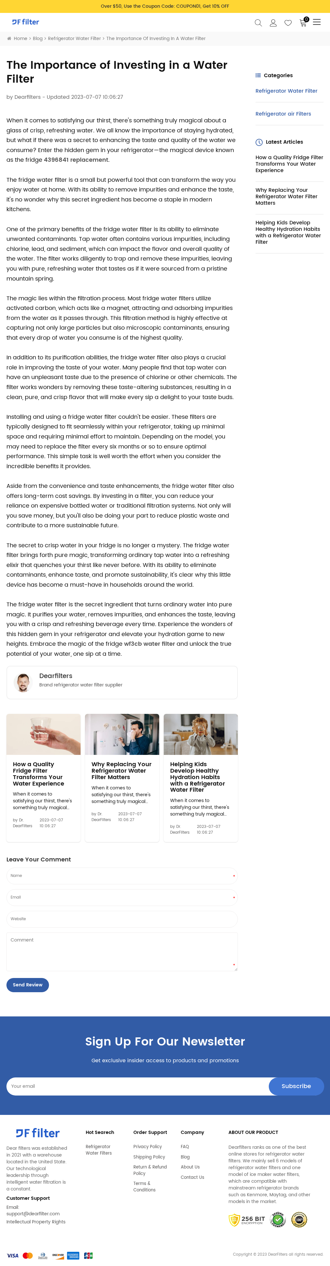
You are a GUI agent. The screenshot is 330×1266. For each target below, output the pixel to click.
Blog (38, 38)
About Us (190, 1167)
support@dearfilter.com (33, 1214)
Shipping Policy (149, 1157)
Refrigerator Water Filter (74, 38)
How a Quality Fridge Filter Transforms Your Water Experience (38, 774)
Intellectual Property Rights (35, 1222)
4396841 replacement (76, 160)
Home (20, 38)
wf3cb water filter (149, 644)
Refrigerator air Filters (283, 114)
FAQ (185, 1147)
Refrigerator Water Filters (99, 1150)
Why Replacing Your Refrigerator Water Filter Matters (121, 770)
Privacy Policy (147, 1147)
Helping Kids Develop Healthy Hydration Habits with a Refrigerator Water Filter (197, 777)
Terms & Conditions (144, 1187)
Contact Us (192, 1178)
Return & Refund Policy (150, 1170)
